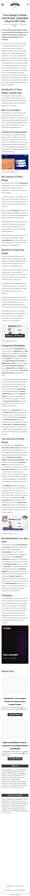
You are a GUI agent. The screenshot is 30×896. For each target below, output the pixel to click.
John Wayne (13, 24)
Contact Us (10, 886)
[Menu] (2, 5)
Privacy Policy (19, 886)
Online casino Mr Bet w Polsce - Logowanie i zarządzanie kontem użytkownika (15, 746)
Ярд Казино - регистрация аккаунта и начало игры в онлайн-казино (15, 701)
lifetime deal (5, 615)
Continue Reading (15, 714)
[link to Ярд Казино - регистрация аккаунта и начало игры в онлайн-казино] (15, 685)
